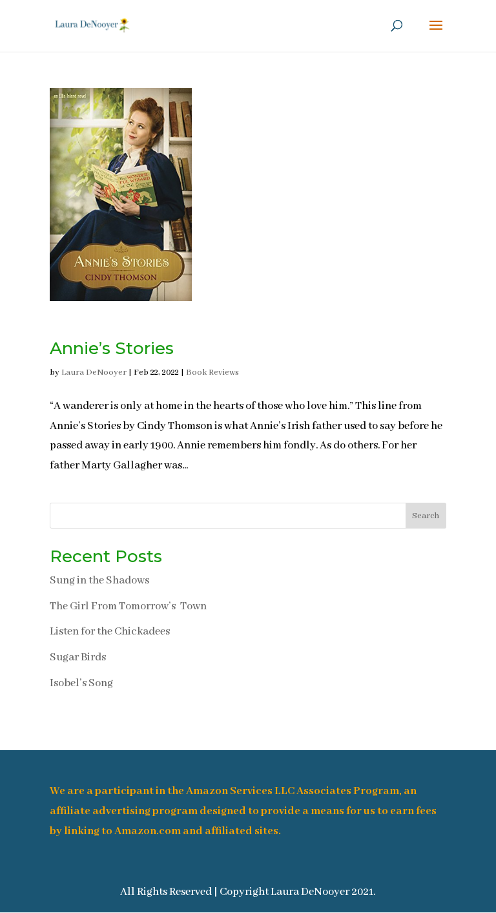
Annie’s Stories (112, 348)
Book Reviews (212, 372)
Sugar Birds (78, 657)
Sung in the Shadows (99, 580)
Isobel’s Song (81, 683)
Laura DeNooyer (94, 372)
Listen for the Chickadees (110, 631)
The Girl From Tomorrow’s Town (128, 606)
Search (425, 515)
